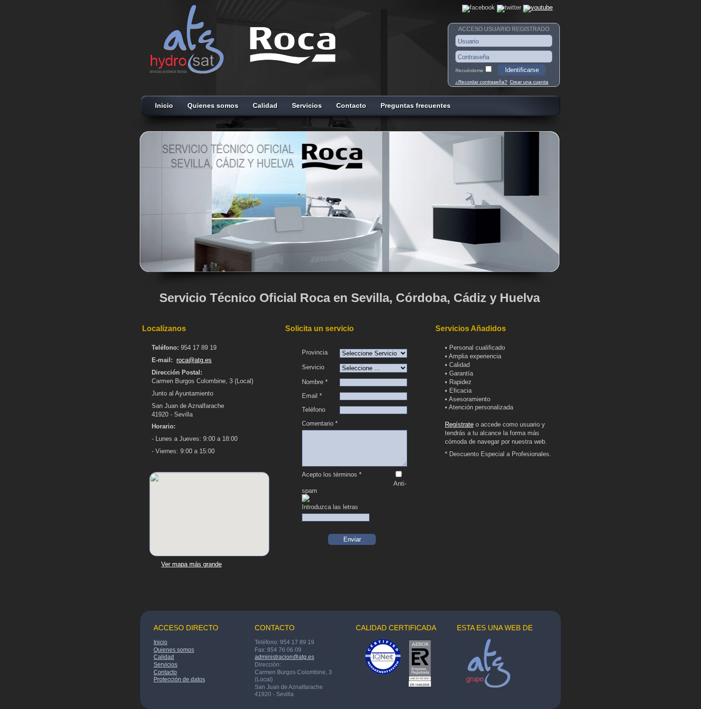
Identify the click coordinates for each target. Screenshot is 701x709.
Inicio (164, 105)
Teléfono (313, 409)
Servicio (313, 367)
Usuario (468, 41)
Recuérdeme (469, 70)
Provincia (315, 352)
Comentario (320, 423)
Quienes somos (212, 105)
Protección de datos (179, 679)
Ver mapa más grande (191, 564)
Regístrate (459, 424)
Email (312, 395)
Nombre (315, 382)
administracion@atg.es (284, 657)
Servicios (307, 105)
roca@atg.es (194, 360)
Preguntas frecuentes (416, 105)
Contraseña (473, 57)
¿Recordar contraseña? (481, 81)
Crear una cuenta (529, 81)
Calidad (265, 105)
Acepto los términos (331, 474)
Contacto (351, 105)
